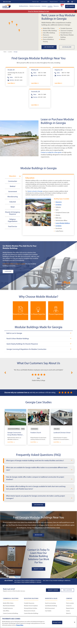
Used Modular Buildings (51, 605)
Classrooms (58, 202)
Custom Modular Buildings (62, 223)
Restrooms (46, 35)
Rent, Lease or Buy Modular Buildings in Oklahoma (56, 580)
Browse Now (38, 535)
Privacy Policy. (19, 625)
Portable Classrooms (66, 28)
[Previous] (5, 372)
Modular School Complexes (31, 605)
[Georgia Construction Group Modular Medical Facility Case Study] (15, 427)
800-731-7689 (42, 73)
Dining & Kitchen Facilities (30, 608)
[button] (12, 22)
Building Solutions (23, 6)
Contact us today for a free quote (51, 152)
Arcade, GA (11, 70)
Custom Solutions (48, 37)
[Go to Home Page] (6, 6)
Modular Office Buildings (50, 30)
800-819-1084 (7, 1)
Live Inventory (44, 1)
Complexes (58, 204)
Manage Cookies (57, 622)
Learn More (11, 83)
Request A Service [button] (53, 590)
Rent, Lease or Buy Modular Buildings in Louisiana (27, 580)
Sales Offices (6, 610)
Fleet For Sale (35, 1)
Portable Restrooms (66, 33)
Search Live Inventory (50, 603)
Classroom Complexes (67, 30)
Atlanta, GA (34, 70)
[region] (38, 622)
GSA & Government (50, 608)
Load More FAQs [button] (38, 504)
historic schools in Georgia (35, 191)
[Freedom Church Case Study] (38, 427)
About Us (68, 613)
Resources (56, 6)
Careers (68, 610)
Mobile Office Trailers (49, 28)
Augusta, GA (58, 70)
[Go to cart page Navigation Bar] (72, 1)
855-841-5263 (18, 80)
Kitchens (63, 39)
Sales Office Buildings (49, 33)
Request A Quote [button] (38, 569)
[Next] (72, 372)
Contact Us (62, 1)
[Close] (74, 622)
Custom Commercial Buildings (10, 613)
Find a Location (70, 603)
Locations (50, 6)
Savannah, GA (35, 91)
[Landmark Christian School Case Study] (61, 427)
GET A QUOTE (70, 6)
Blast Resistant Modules (9, 605)
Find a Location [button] (67, 590)
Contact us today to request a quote (14, 264)
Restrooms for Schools (29, 610)
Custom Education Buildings (31, 613)
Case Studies (48, 610)
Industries (44, 6)
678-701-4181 (18, 77)
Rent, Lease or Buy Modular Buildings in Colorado (27, 582)
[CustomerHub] (68, 1)
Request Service (54, 1)
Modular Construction (34, 6)
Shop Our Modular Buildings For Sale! (38, 11)
